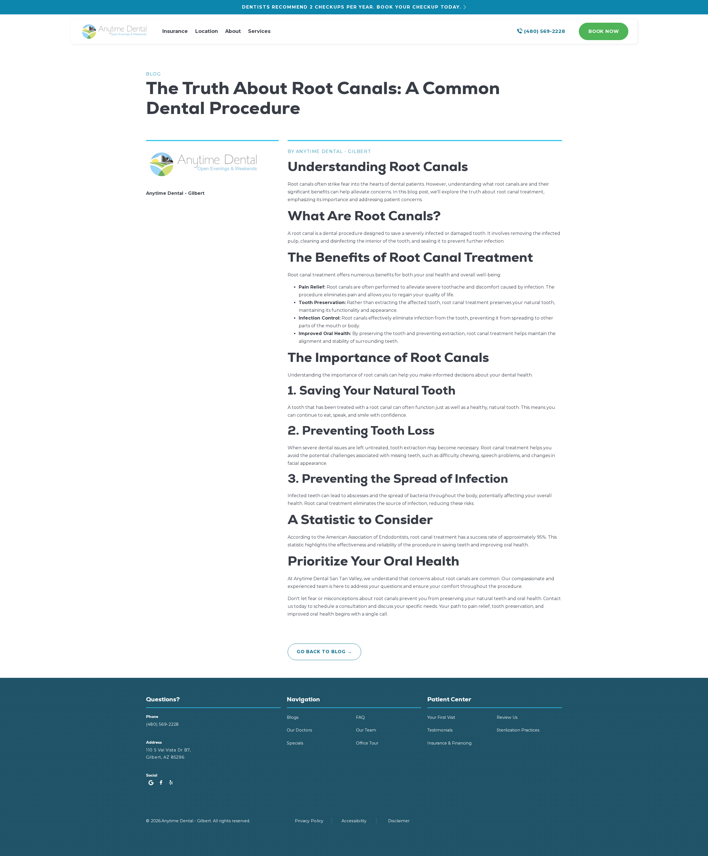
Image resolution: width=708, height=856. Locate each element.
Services (259, 31)
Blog (153, 74)
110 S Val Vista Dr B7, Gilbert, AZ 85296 (168, 753)
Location (206, 31)
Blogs (292, 717)
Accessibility (354, 820)
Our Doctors (299, 730)
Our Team (366, 730)
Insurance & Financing (449, 743)
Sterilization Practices (518, 730)
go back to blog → (324, 651)
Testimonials (439, 730)
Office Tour (367, 743)
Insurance (175, 31)
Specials (295, 743)
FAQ (360, 717)
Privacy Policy (309, 820)
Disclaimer (399, 820)
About (233, 31)
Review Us (507, 717)
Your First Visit (441, 717)
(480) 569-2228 (162, 724)
